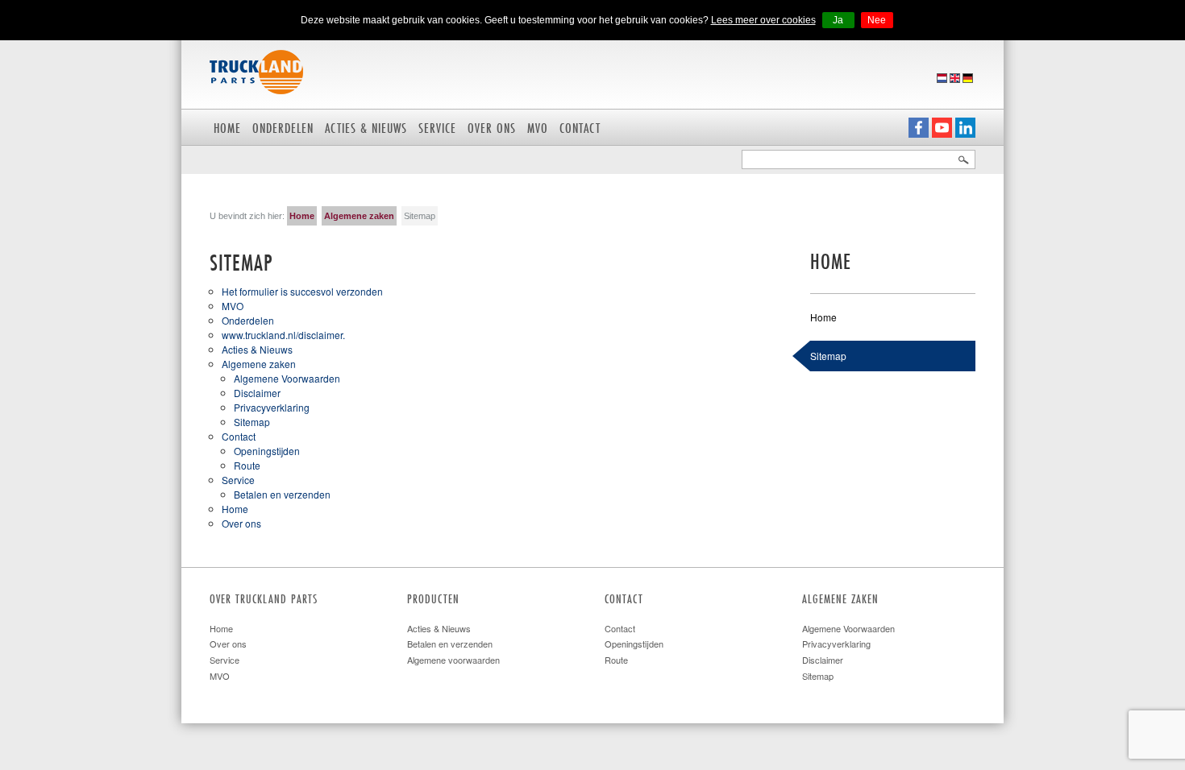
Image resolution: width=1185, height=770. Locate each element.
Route (247, 465)
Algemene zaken (359, 216)
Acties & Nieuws (366, 127)
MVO (537, 127)
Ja (838, 20)
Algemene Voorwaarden (287, 378)
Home (227, 127)
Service (437, 127)
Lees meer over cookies (763, 20)
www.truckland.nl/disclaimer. (283, 335)
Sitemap (252, 421)
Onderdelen (283, 127)
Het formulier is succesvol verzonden (302, 291)
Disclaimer (257, 392)
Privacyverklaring (272, 407)
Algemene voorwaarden (453, 659)
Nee (876, 20)
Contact (580, 127)
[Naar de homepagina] (256, 70)
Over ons (492, 127)
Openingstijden (267, 450)
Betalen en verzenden (282, 494)
